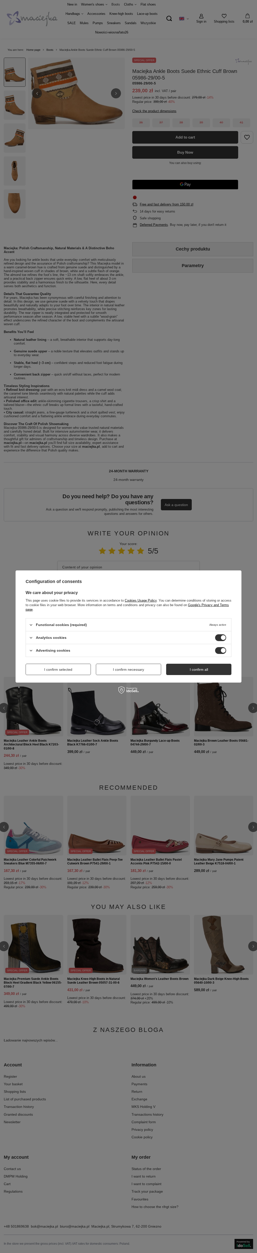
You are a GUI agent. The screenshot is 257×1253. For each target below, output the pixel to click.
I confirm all (199, 669)
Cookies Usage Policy (141, 600)
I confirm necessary (128, 669)
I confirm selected (58, 669)
